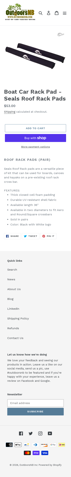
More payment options (35, 146)
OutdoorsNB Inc (28, 465)
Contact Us (15, 338)
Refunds (13, 328)
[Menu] (65, 13)
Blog (10, 299)
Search (12, 269)
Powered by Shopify (50, 465)
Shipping (9, 111)
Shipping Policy (18, 318)
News (11, 279)
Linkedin (13, 308)
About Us (14, 289)
